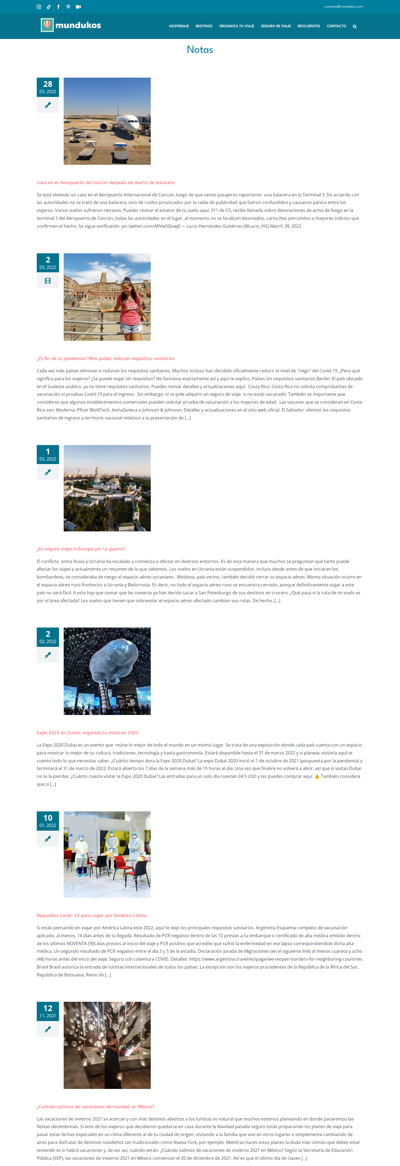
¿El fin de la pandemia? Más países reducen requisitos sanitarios (106, 358)
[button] (354, 26)
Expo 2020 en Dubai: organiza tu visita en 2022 (88, 732)
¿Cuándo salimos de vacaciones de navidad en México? (96, 1106)
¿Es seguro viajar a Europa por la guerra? (81, 549)
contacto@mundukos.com (343, 6)
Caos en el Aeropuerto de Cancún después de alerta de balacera (105, 182)
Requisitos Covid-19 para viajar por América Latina (92, 915)
